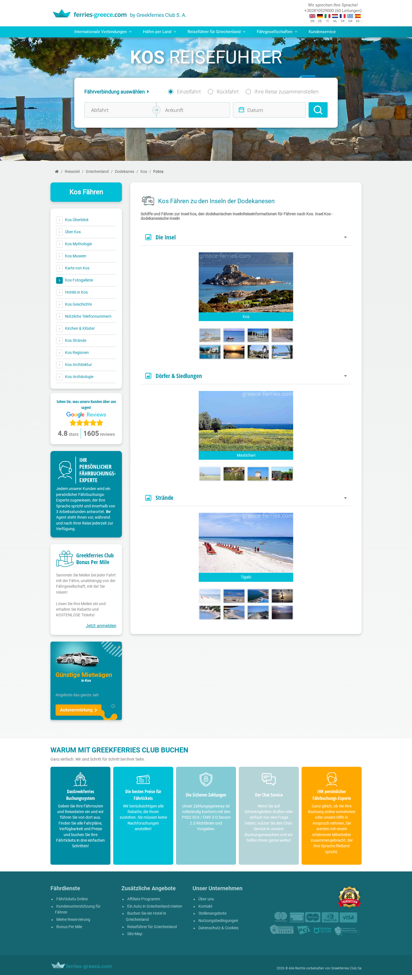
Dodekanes (124, 171)
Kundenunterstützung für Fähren (78, 909)
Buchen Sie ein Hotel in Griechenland (146, 916)
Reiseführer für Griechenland (152, 926)
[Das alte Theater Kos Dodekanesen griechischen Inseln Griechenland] (282, 335)
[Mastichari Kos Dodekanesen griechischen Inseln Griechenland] (210, 473)
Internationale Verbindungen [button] (101, 31)
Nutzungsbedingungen (218, 920)
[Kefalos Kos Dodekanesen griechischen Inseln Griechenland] (258, 473)
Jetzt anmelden (101, 625)
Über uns (206, 899)
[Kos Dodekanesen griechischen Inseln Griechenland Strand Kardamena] (258, 596)
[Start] (57, 171)
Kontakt (205, 906)
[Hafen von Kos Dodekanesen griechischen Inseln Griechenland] (282, 351)
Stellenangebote (212, 913)
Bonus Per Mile (69, 926)
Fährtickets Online (72, 899)
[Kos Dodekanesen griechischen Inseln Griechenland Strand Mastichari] (282, 612)
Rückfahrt (228, 91)
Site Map (134, 933)
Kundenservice (322, 31)
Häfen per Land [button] (157, 31)
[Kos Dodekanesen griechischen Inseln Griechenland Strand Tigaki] (210, 596)
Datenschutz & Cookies (218, 928)
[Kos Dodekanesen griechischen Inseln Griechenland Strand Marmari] (258, 612)
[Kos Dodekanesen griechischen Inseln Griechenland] (210, 335)
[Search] (318, 110)
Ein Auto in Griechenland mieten (154, 906)
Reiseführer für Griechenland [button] (215, 31)
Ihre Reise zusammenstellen (286, 91)
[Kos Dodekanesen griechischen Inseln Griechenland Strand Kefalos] (234, 596)
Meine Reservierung (73, 919)
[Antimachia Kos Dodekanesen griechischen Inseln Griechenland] (282, 473)
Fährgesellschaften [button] (275, 31)
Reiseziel (72, 171)
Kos (143, 171)
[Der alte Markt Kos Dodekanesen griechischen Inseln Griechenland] (258, 351)
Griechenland (97, 171)
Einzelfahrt (189, 91)
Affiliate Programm (143, 899)
